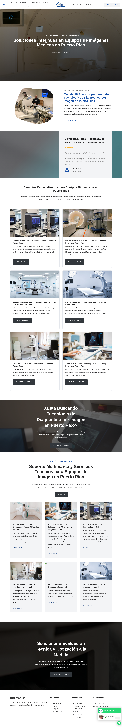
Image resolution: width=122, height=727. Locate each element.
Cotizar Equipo (21, 262)
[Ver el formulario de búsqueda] (4, 5)
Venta (29, 7)
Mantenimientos (36, 2)
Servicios (74, 4)
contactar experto (74, 320)
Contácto (89, 4)
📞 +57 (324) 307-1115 (111, 4)
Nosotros (14, 2)
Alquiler (45, 2)
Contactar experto (74, 262)
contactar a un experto (24, 382)
